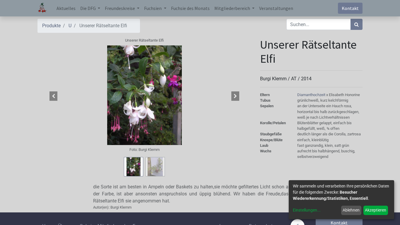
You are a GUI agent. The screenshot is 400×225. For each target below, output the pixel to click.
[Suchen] (357, 24)
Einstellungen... (307, 210)
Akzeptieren (375, 210)
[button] (53, 96)
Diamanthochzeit (311, 95)
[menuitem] (66, 8)
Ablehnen (351, 210)
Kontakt (350, 8)
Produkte (51, 25)
